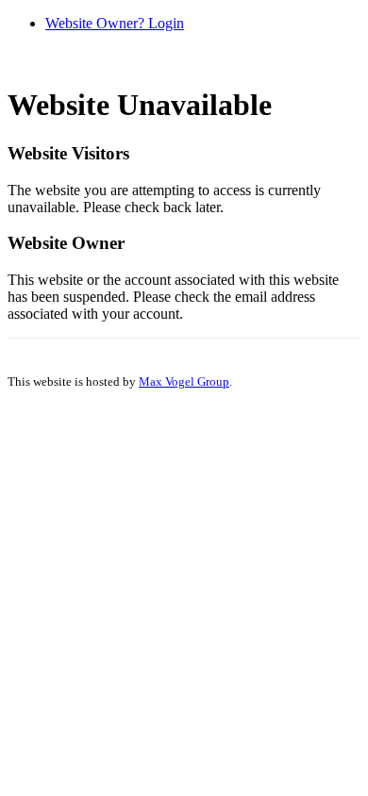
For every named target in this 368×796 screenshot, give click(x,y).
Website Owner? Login (114, 23)
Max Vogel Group (184, 381)
